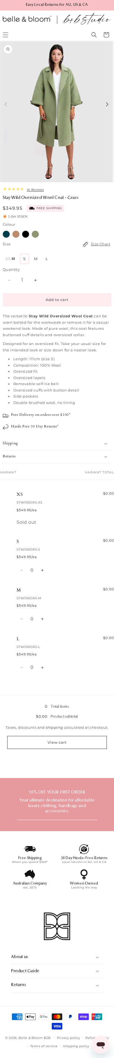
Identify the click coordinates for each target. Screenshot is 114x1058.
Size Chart (100, 244)
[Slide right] (107, 104)
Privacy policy (68, 1038)
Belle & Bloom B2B (34, 1037)
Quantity (11, 270)
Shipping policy (76, 1046)
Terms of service (44, 1046)
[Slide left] (6, 104)
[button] (94, 35)
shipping (54, 727)
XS (11, 259)
